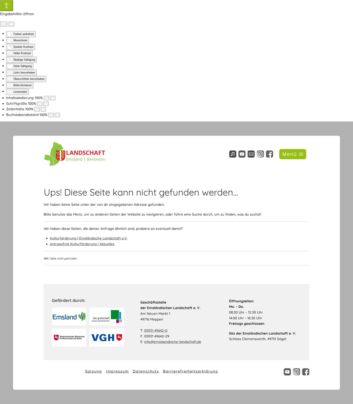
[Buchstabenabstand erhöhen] (57, 115)
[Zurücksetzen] (3, 24)
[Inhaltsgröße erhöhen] (52, 98)
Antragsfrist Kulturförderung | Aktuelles (82, 244)
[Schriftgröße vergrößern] (46, 104)
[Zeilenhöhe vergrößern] (43, 109)
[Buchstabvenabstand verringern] (51, 115)
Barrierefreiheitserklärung (190, 371)
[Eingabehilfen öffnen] (6, 5)
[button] (292, 154)
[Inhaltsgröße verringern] (46, 98)
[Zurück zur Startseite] (74, 154)
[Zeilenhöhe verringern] (37, 109)
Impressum (117, 371)
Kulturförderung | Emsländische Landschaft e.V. (88, 238)
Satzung (93, 371)
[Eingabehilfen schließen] (11, 24)
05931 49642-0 (155, 330)
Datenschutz (146, 371)
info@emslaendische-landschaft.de (172, 341)
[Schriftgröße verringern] (39, 104)
